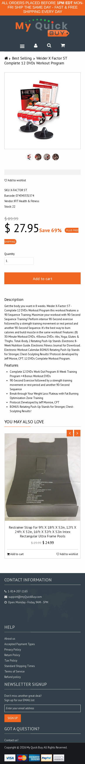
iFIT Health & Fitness (26, 201)
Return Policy (12, 655)
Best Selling (22, 58)
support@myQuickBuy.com (25, 597)
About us (9, 638)
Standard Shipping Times (19, 666)
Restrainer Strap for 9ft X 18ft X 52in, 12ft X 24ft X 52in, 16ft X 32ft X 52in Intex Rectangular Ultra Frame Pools (42, 531)
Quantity (9, 254)
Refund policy (12, 677)
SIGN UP (13, 718)
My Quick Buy (34, 747)
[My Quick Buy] (42, 28)
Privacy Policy (12, 649)
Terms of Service (14, 671)
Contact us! (11, 740)
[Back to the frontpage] (6, 58)
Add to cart (42, 278)
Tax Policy (10, 660)
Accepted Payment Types (19, 644)
